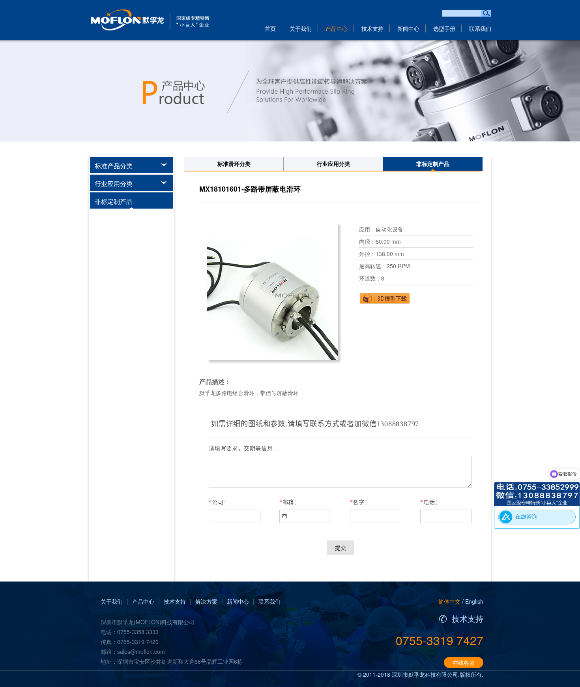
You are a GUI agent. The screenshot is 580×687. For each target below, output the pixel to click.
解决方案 (206, 601)
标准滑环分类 (234, 164)
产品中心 (337, 28)
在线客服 (464, 662)
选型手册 (444, 28)
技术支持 (372, 28)
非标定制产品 (432, 164)
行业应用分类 (333, 164)
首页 (270, 28)
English (474, 601)
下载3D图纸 (384, 298)
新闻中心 (408, 28)
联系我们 (480, 28)
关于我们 (301, 28)
